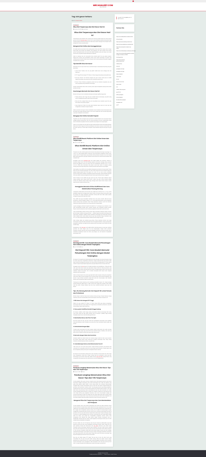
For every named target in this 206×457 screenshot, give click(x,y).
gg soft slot (118, 92)
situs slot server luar (120, 81)
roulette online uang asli (120, 89)
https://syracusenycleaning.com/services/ (124, 41)
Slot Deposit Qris (119, 57)
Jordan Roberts (85, 29)
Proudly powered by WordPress (95, 454)
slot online (96, 425)
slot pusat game (119, 39)
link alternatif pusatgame (121, 99)
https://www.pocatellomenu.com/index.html (124, 44)
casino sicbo (118, 76)
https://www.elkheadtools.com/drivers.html (124, 36)
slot (83, 266)
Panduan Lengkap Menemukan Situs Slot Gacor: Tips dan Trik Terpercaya (92, 368)
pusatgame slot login (120, 68)
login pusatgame (119, 74)
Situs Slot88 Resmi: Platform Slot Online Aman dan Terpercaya (91, 139)
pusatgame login (86, 160)
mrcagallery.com (127, 17)
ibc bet (117, 79)
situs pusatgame (119, 97)
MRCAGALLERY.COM (103, 5)
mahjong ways (119, 63)
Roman (83, 142)
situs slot (118, 66)
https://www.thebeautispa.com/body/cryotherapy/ (126, 50)
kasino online (118, 84)
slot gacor (84, 227)
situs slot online (99, 356)
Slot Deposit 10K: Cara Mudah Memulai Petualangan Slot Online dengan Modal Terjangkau (91, 244)
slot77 (117, 104)
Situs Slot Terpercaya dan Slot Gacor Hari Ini (89, 27)
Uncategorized (76, 24)
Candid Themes (114, 454)
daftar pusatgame (119, 94)
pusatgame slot (119, 102)
